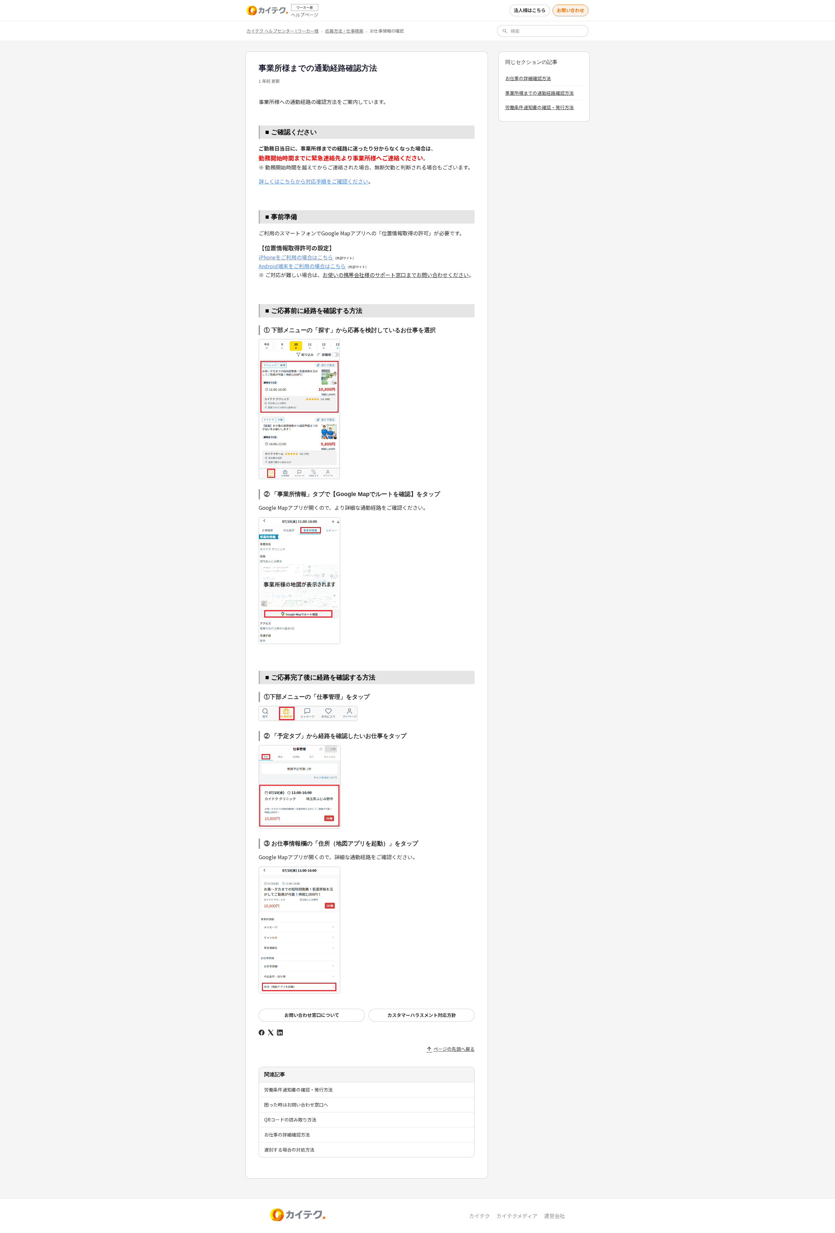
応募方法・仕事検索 (344, 31)
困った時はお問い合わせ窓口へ (296, 1104)
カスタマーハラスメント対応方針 (421, 1015)
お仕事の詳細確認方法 (287, 1134)
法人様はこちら (530, 10)
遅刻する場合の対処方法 (289, 1149)
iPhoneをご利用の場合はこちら (296, 257)
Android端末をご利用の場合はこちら (302, 266)
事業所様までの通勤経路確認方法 (539, 93)
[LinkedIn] (280, 1032)
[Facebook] (262, 1032)
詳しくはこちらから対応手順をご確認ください (313, 181)
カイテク (479, 1216)
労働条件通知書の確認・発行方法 (298, 1089)
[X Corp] (271, 1032)
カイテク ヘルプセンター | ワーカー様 (283, 31)
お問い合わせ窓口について (311, 1015)
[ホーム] (267, 10)
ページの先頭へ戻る (450, 1049)
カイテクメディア (517, 1216)
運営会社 (554, 1216)
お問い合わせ (570, 10)
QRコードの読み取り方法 (290, 1119)
